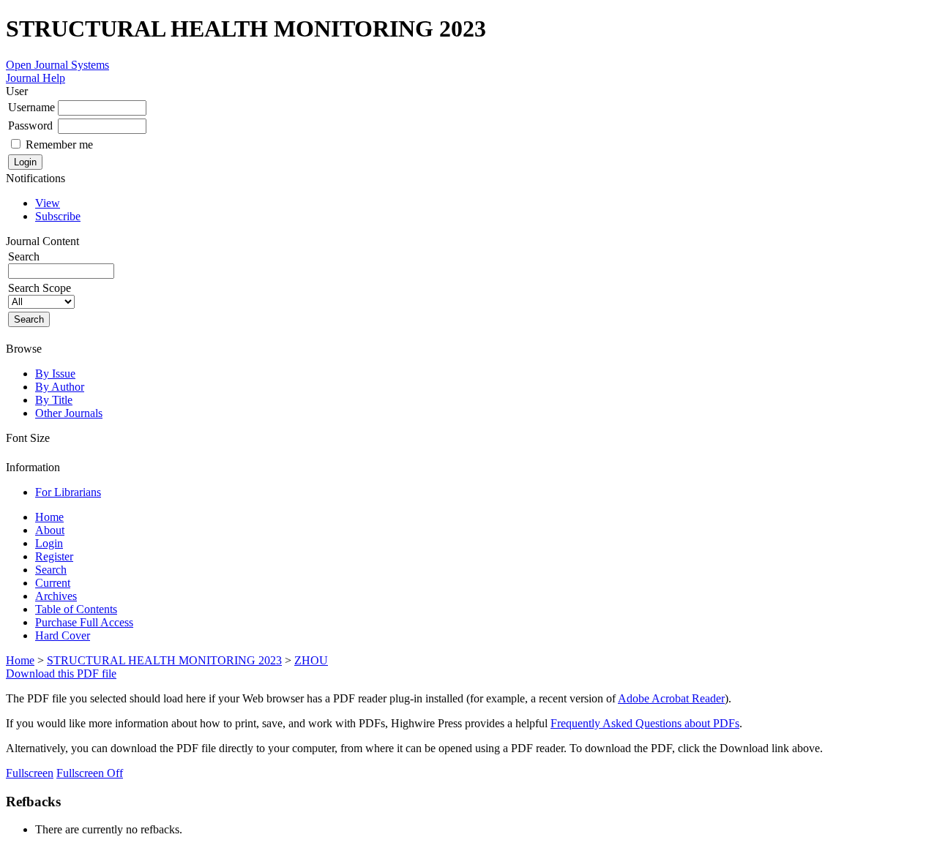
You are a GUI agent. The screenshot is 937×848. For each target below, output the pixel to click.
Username (31, 107)
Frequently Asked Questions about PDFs (644, 723)
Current (52, 583)
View (47, 203)
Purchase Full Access (84, 622)
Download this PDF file (61, 673)
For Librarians (68, 492)
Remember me (59, 144)
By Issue (55, 373)
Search (51, 569)
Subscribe (58, 216)
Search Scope (39, 288)
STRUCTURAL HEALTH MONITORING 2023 (164, 660)
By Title (53, 400)
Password (30, 125)
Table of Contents (76, 609)
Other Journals (68, 413)
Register (54, 556)
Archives (56, 596)
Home (49, 517)
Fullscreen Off (89, 773)
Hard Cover (62, 635)
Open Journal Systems (57, 65)
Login (49, 543)
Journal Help (35, 78)
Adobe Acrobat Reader (671, 698)
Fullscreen (29, 773)
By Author (59, 386)
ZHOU (311, 660)
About (49, 530)
